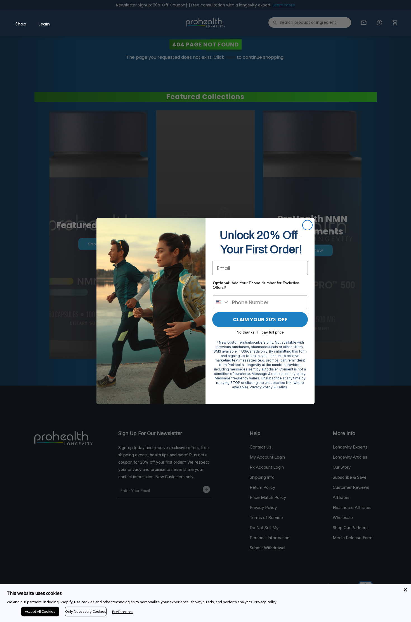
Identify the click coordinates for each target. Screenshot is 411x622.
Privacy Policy (265, 601)
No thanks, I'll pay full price (260, 332)
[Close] (405, 590)
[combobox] (221, 302)
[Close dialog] (307, 225)
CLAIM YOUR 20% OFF (260, 319)
